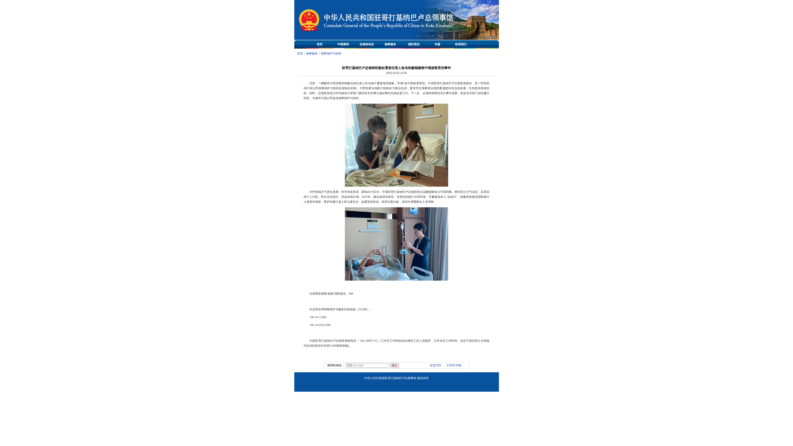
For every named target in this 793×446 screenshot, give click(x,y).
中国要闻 (343, 44)
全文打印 (435, 365)
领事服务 (390, 44)
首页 (320, 44)
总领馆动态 (367, 44)
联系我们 (461, 44)
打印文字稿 (454, 365)
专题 (437, 44)
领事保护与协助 (331, 53)
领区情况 (414, 44)
